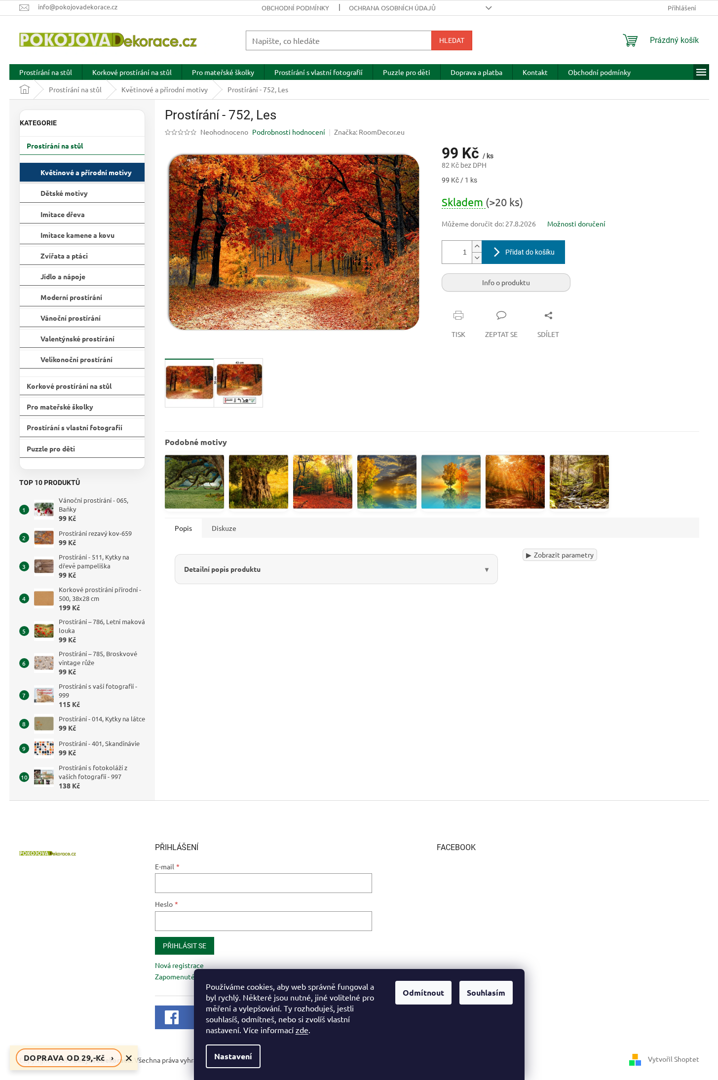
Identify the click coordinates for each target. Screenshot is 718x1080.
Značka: (369, 131)
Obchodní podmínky (295, 7)
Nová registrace (179, 965)
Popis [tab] (183, 527)
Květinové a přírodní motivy (86, 172)
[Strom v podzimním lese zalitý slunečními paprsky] (515, 482)
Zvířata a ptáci (64, 255)
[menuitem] (45, 72)
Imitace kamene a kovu (77, 234)
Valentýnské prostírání (77, 338)
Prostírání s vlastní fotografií (74, 427)
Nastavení (233, 1056)
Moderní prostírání (71, 297)
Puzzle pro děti (51, 448)
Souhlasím (486, 992)
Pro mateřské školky (60, 406)
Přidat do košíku (530, 252)
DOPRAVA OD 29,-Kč (69, 1057)
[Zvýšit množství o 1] (477, 246)
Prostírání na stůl (55, 145)
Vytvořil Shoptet (673, 1058)
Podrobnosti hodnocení (288, 131)
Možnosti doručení (576, 223)
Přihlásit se (184, 946)
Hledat (451, 40)
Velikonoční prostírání (76, 359)
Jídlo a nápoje (62, 276)
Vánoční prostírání (70, 317)
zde (302, 1030)
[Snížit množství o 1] (477, 257)
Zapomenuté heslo (184, 976)
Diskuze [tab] (224, 527)
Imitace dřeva (62, 214)
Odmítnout (423, 992)
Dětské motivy (64, 192)
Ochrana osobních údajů (392, 7)
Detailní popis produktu (222, 568)
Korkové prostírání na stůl (69, 385)
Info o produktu (506, 282)
